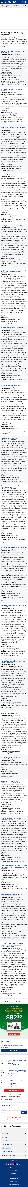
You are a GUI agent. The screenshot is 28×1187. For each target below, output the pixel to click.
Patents (7, 5)
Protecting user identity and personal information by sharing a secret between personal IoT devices (13, 661)
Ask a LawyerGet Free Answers (6, 1042)
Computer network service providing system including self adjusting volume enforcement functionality (14, 867)
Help (14, 1176)
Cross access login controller (9, 438)
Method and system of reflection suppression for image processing (10, 758)
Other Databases (7, 1152)
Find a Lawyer (5, 1105)
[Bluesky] (17, 1164)
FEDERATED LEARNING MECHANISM (11, 781)
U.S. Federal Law (7, 1144)
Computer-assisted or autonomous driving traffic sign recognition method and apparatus (13, 271)
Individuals (5, 1133)
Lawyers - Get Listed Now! (14, 1117)
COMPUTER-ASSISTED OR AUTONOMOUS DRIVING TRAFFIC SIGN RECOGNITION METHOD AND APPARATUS (12, 945)
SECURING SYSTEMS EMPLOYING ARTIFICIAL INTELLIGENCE (13, 51)
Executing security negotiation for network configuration (13, 128)
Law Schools (6, 1141)
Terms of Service (14, 1178)
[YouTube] (8, 1164)
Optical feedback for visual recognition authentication (12, 328)
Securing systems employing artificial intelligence (11, 90)
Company (14, 1173)
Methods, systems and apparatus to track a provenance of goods (13, 486)
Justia (2, 5)
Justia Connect (14, 1168)
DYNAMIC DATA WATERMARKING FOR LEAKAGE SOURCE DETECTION (11, 895)
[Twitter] (19, 1164)
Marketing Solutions (8, 1155)
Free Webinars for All (7, 1057)
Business (4, 1137)
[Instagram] (13, 1164)
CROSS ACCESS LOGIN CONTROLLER (11, 818)
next (20, 1001)
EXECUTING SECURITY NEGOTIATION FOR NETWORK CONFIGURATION (12, 712)
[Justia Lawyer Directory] (21, 1164)
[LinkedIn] (6, 1164)
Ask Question (14, 1050)
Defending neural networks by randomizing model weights (13, 606)
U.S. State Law (6, 1148)
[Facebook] (11, 1164)
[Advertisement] (14, 18)
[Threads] (15, 1164)
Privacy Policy (14, 1181)
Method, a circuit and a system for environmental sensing (11, 386)
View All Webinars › (14, 1090)
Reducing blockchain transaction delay (12, 226)
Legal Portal (14, 1170)
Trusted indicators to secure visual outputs (13, 175)
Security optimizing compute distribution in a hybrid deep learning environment (14, 548)
